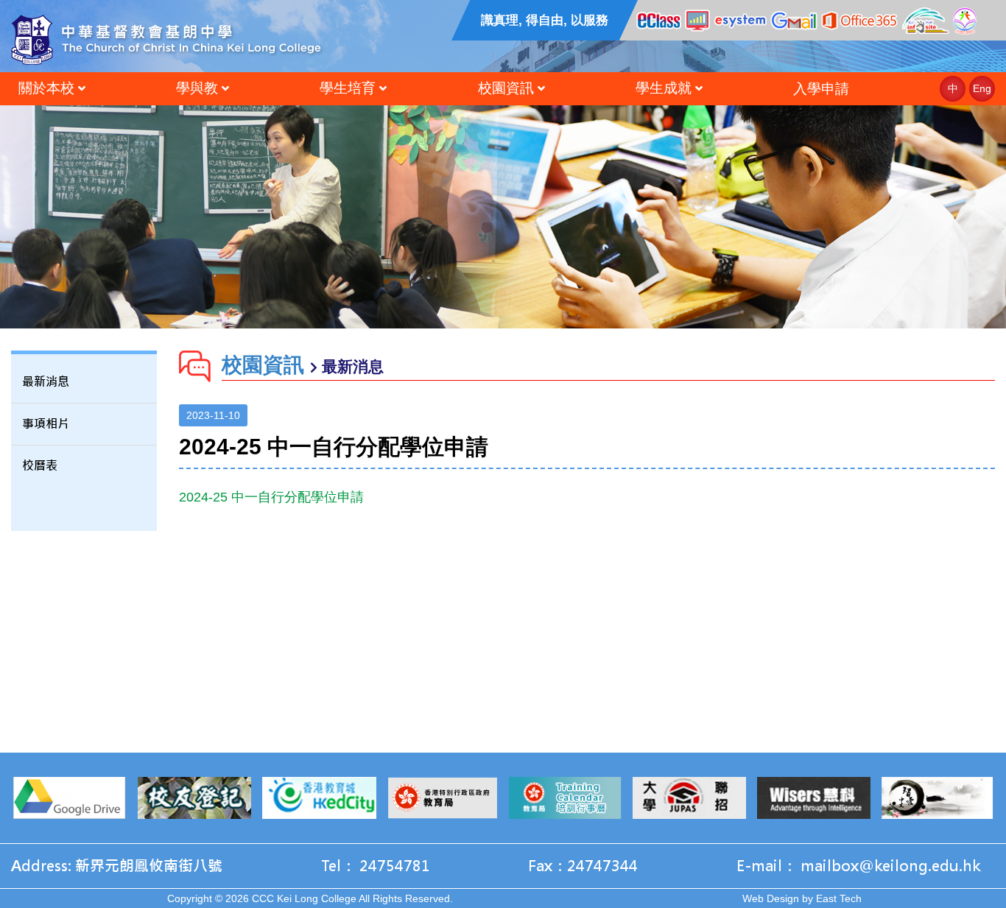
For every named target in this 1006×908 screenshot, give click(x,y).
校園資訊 (506, 88)
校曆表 (39, 466)
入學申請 (821, 88)
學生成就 (664, 88)
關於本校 (46, 88)
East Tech (839, 898)
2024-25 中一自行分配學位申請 (271, 497)
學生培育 (348, 88)
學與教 (197, 88)
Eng (982, 88)
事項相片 (45, 424)
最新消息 (45, 382)
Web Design (770, 898)
